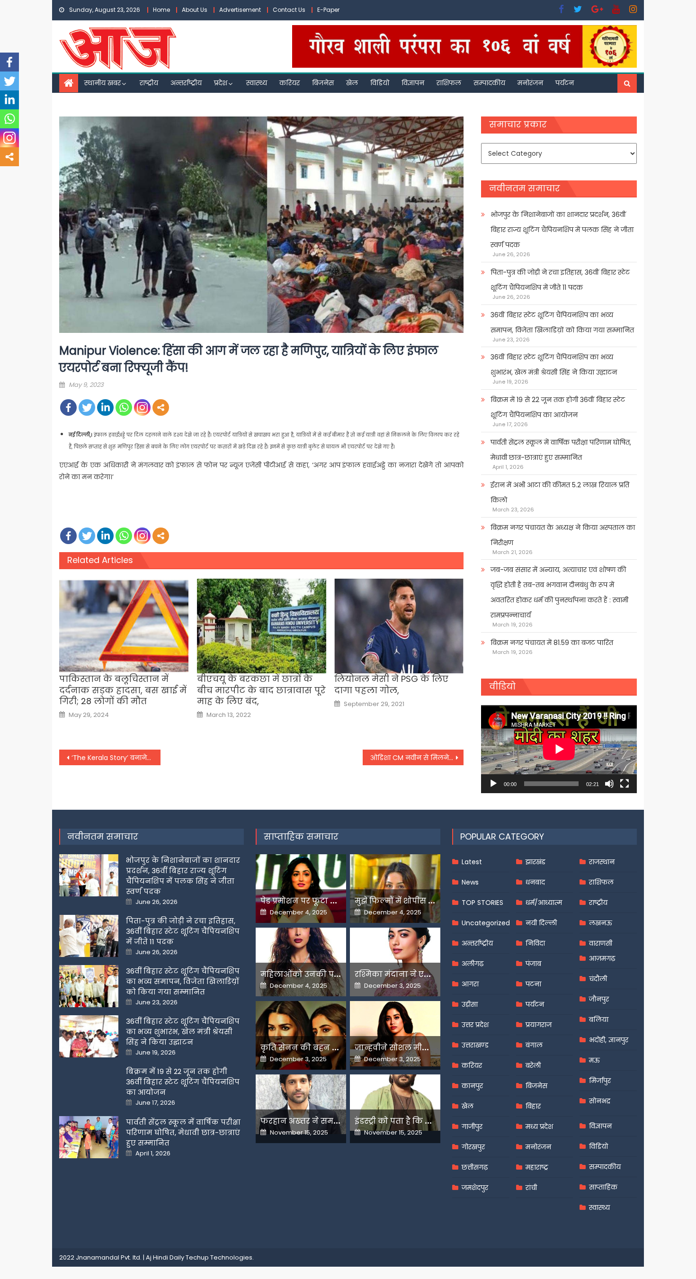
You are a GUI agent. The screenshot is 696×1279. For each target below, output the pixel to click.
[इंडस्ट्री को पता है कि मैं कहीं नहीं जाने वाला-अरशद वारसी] (395, 1102)
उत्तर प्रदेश (475, 1024)
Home (161, 10)
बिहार (533, 1106)
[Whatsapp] (124, 407)
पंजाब (533, 963)
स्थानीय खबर (102, 83)
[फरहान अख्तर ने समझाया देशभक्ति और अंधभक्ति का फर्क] (301, 1104)
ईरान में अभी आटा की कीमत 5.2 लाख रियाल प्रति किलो (560, 492)
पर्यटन (564, 83)
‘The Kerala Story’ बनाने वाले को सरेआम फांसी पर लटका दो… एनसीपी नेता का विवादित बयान (116, 757)
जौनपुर (599, 999)
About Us (194, 10)
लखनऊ (600, 923)
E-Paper (328, 10)
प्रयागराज (539, 1024)
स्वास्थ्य (256, 83)
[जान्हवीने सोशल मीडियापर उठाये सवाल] (395, 1033)
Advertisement (240, 10)
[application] (559, 749)
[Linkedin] (105, 407)
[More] (160, 407)
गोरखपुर (473, 1147)
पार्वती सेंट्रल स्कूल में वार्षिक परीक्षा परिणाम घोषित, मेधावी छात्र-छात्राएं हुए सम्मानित (561, 450)
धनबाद (535, 882)
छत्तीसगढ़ (475, 1167)
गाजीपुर (472, 1126)
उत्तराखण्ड (475, 1045)
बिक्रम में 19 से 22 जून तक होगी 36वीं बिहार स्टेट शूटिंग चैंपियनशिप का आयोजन (558, 407)
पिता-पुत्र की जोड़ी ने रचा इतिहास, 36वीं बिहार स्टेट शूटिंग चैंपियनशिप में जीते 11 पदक (560, 280)
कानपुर (472, 1086)
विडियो (379, 83)
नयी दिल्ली (541, 923)
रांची (531, 1187)
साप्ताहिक (603, 1187)
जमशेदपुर (475, 1187)
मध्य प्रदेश (539, 1126)
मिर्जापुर (600, 1080)
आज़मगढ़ (602, 958)
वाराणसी (600, 943)
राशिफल (449, 83)
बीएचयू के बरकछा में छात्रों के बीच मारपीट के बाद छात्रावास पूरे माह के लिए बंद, (261, 690)
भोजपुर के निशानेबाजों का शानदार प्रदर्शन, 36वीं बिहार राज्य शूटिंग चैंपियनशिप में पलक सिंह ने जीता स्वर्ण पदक (562, 230)
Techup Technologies (219, 1257)
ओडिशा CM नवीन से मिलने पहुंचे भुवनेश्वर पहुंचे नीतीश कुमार (417, 757)
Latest (472, 862)
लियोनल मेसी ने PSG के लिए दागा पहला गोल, (391, 684)
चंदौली (598, 979)
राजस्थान (602, 862)
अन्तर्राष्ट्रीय (186, 83)
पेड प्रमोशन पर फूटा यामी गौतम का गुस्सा (332, 900)
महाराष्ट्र (537, 1167)
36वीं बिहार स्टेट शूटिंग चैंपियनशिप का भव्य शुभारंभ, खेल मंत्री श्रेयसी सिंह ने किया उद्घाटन (554, 364)
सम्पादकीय (489, 83)
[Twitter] (87, 407)
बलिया (598, 1019)
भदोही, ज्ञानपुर (608, 1040)
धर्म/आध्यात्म (544, 902)
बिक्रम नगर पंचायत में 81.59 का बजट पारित (552, 642)
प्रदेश (220, 83)
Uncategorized (486, 923)
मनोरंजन (530, 83)
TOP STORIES (482, 902)
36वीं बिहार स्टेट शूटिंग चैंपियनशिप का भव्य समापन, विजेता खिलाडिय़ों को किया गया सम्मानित (562, 322)
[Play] (493, 783)
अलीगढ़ (472, 963)
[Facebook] (68, 407)
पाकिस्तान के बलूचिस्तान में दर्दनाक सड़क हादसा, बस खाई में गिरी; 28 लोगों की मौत (123, 690)
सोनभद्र (599, 1101)
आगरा (470, 984)
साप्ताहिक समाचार (301, 836)
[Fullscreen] (624, 783)
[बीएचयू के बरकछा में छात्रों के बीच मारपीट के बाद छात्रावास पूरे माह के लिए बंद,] (261, 626)
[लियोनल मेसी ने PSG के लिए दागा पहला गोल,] (399, 626)
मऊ (594, 1060)
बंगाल (534, 1045)
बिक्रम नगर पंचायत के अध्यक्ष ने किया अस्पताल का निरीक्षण (563, 535)
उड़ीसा (470, 1004)
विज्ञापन (413, 83)
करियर (289, 83)
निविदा (535, 943)
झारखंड (535, 862)
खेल (352, 83)
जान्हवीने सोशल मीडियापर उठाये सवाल (424, 1047)
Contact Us (289, 10)
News (470, 882)
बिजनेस (323, 83)
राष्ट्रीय (149, 83)
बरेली (533, 1065)
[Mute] (609, 783)
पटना (533, 984)
